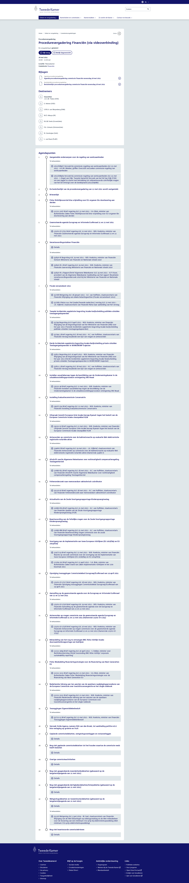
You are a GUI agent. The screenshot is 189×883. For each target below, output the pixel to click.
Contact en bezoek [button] (124, 18)
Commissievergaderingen (68, 33)
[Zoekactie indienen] (148, 9)
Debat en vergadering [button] (48, 18)
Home (40, 33)
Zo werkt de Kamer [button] (106, 18)
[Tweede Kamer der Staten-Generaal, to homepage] (46, 9)
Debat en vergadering (51, 33)
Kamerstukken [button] (89, 18)
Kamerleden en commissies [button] (70, 18)
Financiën (51, 66)
